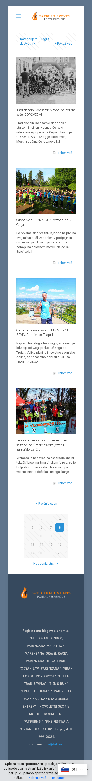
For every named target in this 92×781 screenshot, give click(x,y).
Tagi (44, 39)
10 (41, 536)
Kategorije (27, 39)
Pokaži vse (64, 43)
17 (32, 553)
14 (41, 544)
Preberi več (64, 153)
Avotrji (28, 43)
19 (50, 553)
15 (50, 544)
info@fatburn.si (55, 744)
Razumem (59, 778)
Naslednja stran (44, 563)
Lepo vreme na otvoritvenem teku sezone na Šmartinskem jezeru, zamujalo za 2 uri (42, 444)
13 (32, 544)
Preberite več (37, 778)
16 (59, 544)
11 (50, 536)
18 (41, 553)
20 (59, 553)
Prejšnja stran (47, 503)
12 (59, 536)
